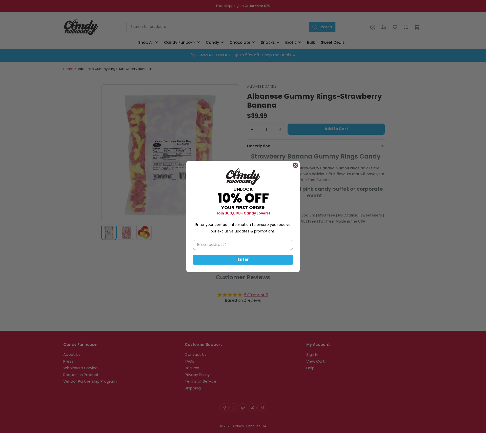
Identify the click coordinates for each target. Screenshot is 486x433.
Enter (243, 259)
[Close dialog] (295, 165)
